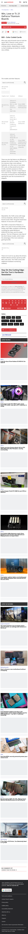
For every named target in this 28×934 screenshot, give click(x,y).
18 (12, 303)
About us (4, 915)
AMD (22, 324)
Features (4, 23)
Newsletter (24, 31)
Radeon (4, 324)
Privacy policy (5, 902)
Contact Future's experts (7, 899)
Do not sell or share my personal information (12, 924)
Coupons (4, 918)
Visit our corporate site (12, 885)
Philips (18, 317)
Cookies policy (5, 905)
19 (15, 303)
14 (25, 301)
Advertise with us (6, 912)
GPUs (12, 9)
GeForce (19, 321)
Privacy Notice (20, 288)
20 (18, 303)
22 (25, 303)
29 (17, 305)
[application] (14, 190)
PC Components (5, 9)
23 (10, 305)
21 (22, 303)
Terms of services (18, 286)
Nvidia (8, 317)
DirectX (12, 321)
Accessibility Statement (7, 908)
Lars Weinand (12, 22)
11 (15, 301)
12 (18, 301)
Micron (16, 324)
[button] (26, 2)
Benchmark (5, 321)
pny (13, 317)
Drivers (10, 324)
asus (3, 317)
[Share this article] (2, 32)
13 (22, 301)
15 (3, 303)
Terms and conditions (7, 896)
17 (9, 303)
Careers (3, 921)
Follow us (16, 31)
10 (12, 301)
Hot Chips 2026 (13, 5)
